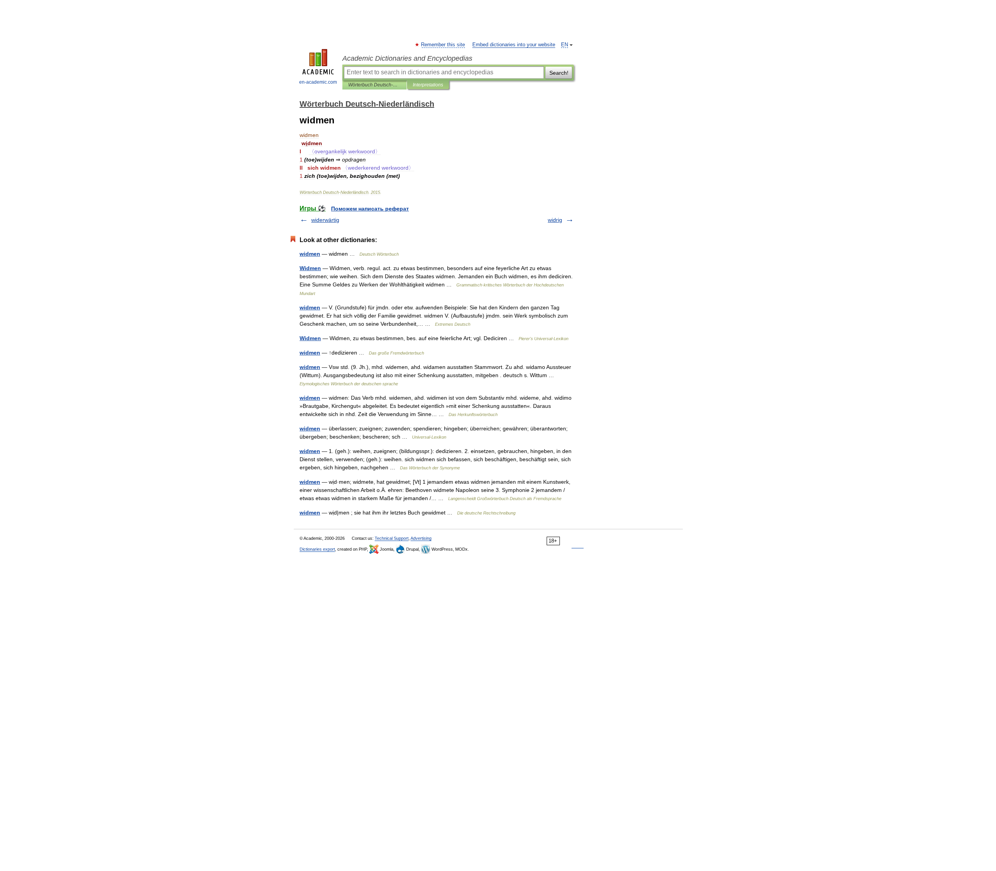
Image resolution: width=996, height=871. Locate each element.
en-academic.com (318, 82)
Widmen (310, 268)
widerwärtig (325, 220)
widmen (310, 254)
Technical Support (392, 538)
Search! (558, 73)
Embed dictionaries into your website (513, 44)
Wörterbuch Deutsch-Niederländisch (374, 85)
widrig (555, 220)
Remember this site (443, 44)
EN (564, 44)
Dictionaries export (317, 549)
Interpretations (428, 85)
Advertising (420, 538)
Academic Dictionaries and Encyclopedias (407, 58)
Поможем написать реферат (370, 208)
